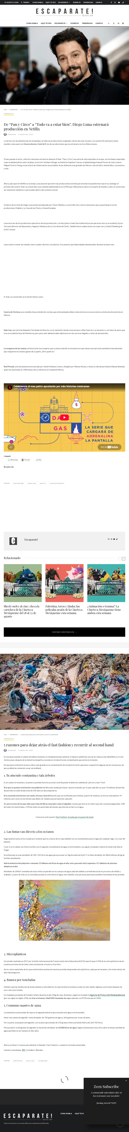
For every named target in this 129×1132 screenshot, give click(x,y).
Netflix (43, 483)
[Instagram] (115, 2)
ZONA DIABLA (38, 2)
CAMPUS (99, 2)
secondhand (43, 1061)
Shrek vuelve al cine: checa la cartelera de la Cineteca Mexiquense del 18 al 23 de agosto (21, 611)
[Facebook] (111, 2)
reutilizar (30, 1061)
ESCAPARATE (63, 2)
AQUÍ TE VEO (51, 2)
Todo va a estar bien (57, 483)
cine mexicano (19, 483)
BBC (24, 1050)
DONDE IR (76, 2)
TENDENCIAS (88, 2)
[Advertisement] (64, 270)
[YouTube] (119, 2)
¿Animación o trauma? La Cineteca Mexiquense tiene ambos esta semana (104, 610)
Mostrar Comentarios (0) (63, 632)
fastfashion (18, 1061)
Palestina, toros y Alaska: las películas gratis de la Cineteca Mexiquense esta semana (63, 610)
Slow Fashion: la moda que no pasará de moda (74, 817)
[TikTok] (123, 2)
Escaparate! (12, 134)
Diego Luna (32, 483)
